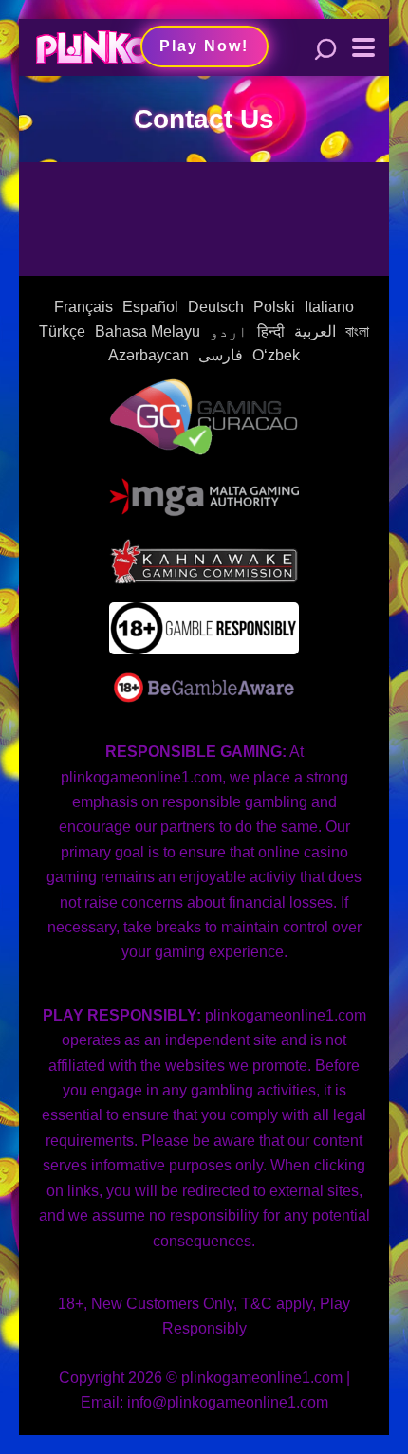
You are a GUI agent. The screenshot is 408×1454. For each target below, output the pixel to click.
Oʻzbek (276, 355)
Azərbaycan (148, 355)
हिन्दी (271, 331)
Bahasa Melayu (147, 331)
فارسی (220, 355)
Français (83, 307)
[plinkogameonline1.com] (93, 45)
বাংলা (357, 331)
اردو (229, 331)
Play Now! (204, 46)
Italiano (329, 307)
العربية (315, 331)
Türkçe (62, 331)
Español (150, 307)
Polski (274, 307)
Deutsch (216, 307)
